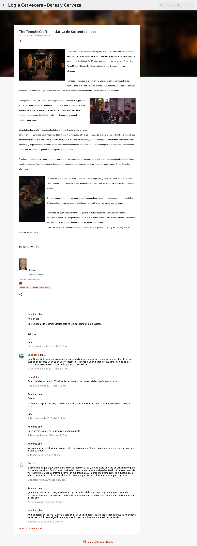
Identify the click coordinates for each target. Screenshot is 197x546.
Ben (29, 463)
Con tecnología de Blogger (100, 542)
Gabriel (31, 377)
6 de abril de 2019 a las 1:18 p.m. (44, 455)
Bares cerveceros (41, 288)
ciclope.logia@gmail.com (29, 279)
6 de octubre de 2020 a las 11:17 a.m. (47, 479)
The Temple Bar (74, 51)
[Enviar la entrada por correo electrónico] (20, 284)
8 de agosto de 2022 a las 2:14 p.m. (46, 521)
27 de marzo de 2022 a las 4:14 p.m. (46, 502)
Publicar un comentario (31, 528)
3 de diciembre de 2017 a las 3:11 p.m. (47, 418)
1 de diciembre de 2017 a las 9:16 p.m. (47, 385)
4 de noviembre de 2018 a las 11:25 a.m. (48, 435)
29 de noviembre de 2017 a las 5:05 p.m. (48, 346)
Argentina (25, 288)
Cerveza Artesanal (110, 381)
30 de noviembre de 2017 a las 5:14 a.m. (48, 368)
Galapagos (33, 354)
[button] (20, 41)
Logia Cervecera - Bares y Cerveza (44, 5)
